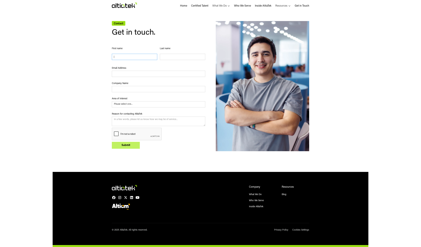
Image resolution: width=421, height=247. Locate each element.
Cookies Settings (300, 230)
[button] (221, 6)
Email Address (119, 68)
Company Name (120, 83)
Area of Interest (119, 99)
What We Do (255, 194)
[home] (124, 6)
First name (117, 48)
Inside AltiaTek (263, 6)
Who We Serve (242, 6)
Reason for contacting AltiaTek (127, 114)
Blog (284, 194)
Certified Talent (199, 6)
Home (183, 6)
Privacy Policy (281, 230)
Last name (165, 48)
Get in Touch (302, 6)
